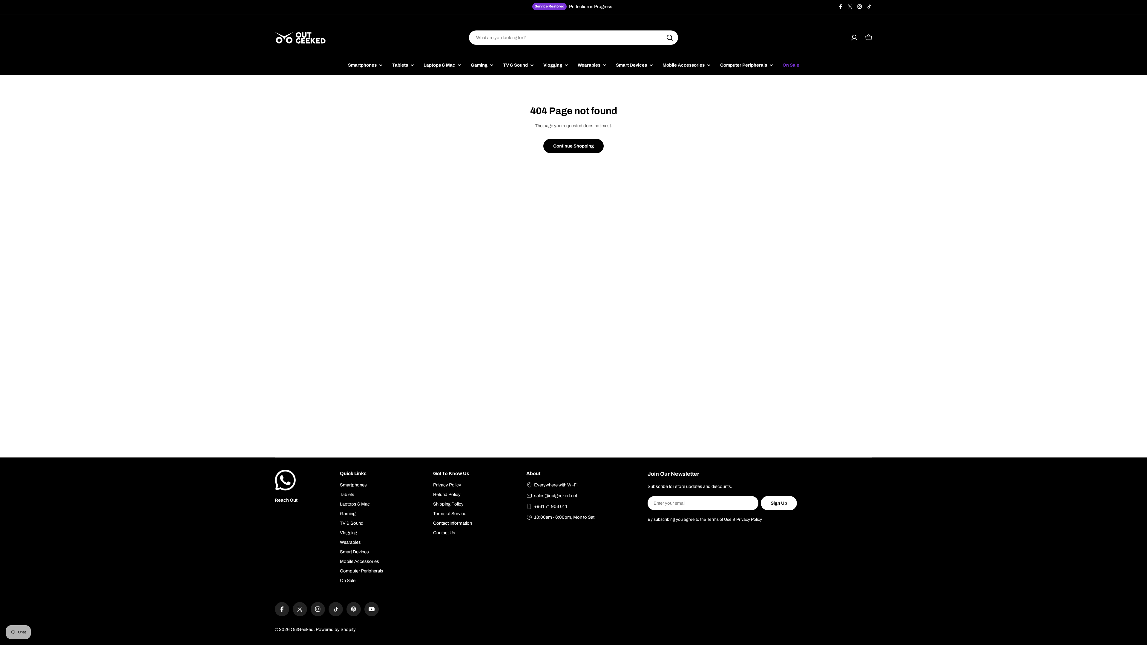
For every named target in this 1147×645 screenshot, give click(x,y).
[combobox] (573, 37)
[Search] (669, 37)
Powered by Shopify (336, 629)
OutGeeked (302, 629)
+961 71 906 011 (551, 506)
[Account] (854, 37)
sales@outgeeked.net (555, 495)
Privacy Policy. (749, 519)
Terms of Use (719, 519)
